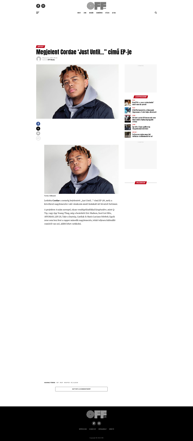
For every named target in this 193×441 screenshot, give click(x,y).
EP (58, 382)
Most (79, 13)
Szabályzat (92, 429)
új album (74, 382)
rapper (67, 382)
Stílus (107, 13)
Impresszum (83, 429)
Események (99, 13)
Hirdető (111, 429)
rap (62, 382)
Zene (85, 13)
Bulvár (91, 13)
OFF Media (51, 60)
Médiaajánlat (103, 429)
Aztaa (114, 13)
